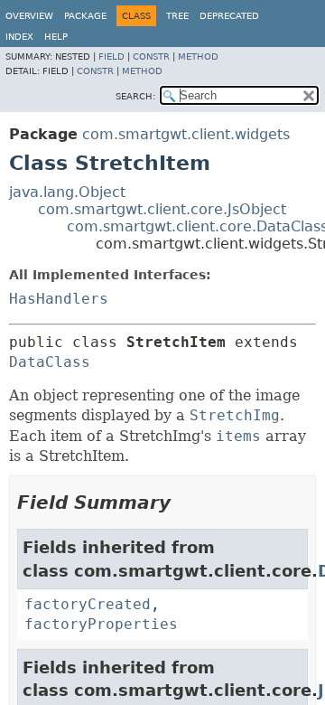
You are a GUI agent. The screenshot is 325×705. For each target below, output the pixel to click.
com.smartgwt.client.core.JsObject (162, 209)
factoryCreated (87, 604)
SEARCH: (135, 96)
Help (56, 37)
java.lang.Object (67, 192)
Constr (151, 56)
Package (85, 16)
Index (19, 37)
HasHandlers (58, 298)
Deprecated (229, 16)
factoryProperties (101, 624)
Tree (177, 16)
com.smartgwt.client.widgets (186, 134)
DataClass (49, 362)
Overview (29, 16)
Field (111, 56)
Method (198, 56)
